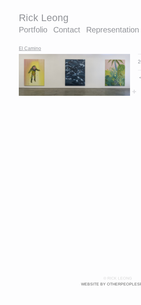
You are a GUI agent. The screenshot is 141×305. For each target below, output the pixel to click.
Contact (66, 29)
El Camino (30, 48)
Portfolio (33, 29)
